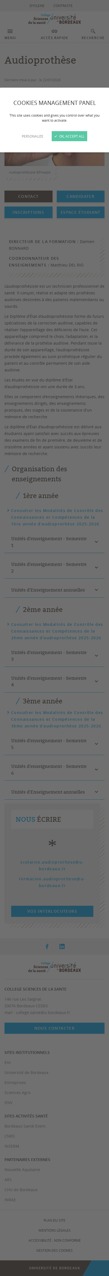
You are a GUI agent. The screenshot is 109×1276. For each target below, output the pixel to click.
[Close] (54, 638)
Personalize (32, 136)
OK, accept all (71, 136)
